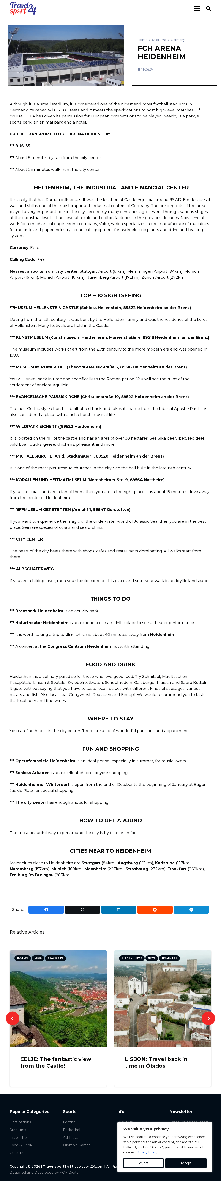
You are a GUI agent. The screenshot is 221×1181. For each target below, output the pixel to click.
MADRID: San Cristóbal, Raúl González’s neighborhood (157, 1066)
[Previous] (12, 1018)
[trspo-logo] (23, 9)
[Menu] (197, 8)
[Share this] (46, 910)
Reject (143, 1163)
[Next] (208, 1018)
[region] (164, 1147)
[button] (208, 8)
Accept (186, 1163)
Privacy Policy (146, 1152)
